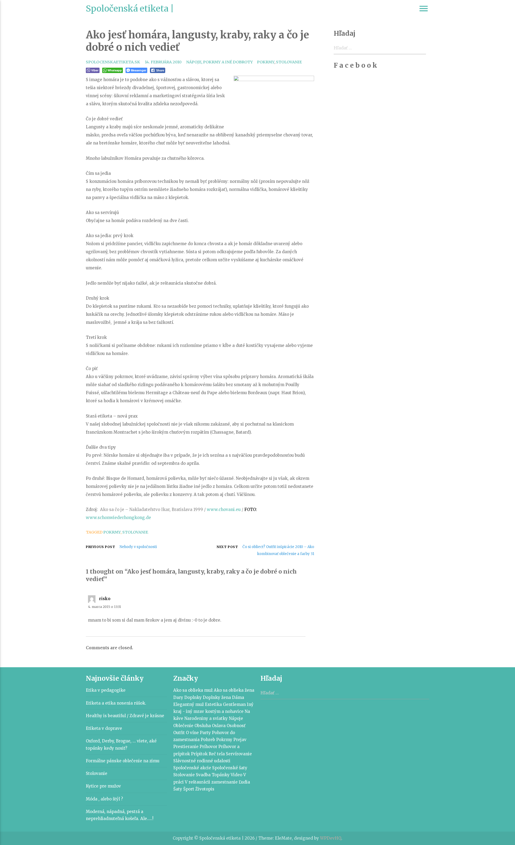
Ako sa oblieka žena (234, 690)
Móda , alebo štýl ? (104, 799)
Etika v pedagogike (106, 690)
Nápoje (236, 718)
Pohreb (208, 739)
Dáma (238, 697)
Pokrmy (265, 62)
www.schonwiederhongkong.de (118, 517)
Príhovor (208, 746)
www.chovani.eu (224, 509)
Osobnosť (236, 725)
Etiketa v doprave (104, 728)
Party (205, 732)
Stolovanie (289, 62)
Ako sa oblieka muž (193, 690)
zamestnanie (224, 782)
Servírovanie (239, 753)
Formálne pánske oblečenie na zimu (122, 760)
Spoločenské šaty (229, 767)
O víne (192, 732)
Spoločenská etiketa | (130, 8)
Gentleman (234, 704)
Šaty (177, 789)
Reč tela (217, 753)
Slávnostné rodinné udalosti (201, 760)
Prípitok (199, 753)
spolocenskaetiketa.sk (113, 62)
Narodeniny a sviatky (206, 718)
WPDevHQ (330, 838)
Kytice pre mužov (103, 786)
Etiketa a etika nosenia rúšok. (116, 703)
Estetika (213, 704)
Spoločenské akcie (192, 767)
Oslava (219, 725)
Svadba (203, 774)
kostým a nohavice (224, 711)
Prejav (240, 739)
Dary (178, 697)
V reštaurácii (197, 782)
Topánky (221, 774)
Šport (188, 789)
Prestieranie (185, 746)
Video (236, 774)
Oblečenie (183, 725)
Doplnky (193, 697)
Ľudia (244, 782)
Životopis (204, 789)
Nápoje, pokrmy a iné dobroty (219, 62)
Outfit (179, 732)
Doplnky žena (217, 697)
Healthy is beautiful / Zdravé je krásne (125, 715)
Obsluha (202, 725)
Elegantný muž (188, 704)
